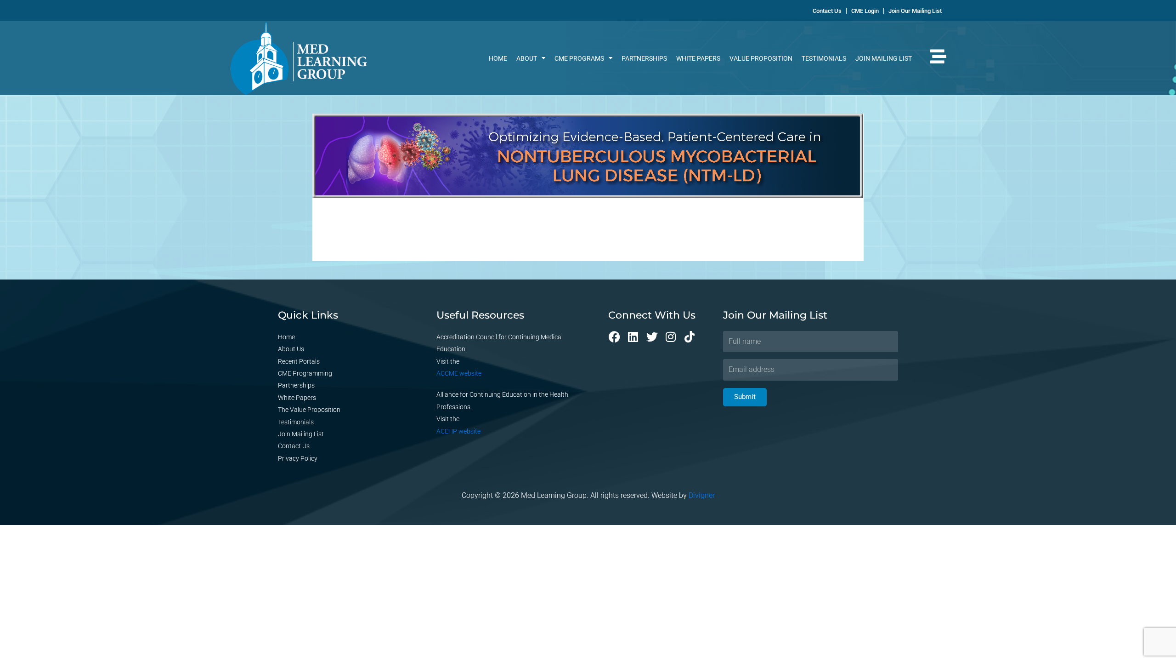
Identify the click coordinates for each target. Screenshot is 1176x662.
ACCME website (458, 373)
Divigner (702, 495)
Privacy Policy (297, 458)
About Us (291, 349)
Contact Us (294, 446)
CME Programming (305, 373)
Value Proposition (760, 58)
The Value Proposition (309, 409)
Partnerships (644, 58)
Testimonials (824, 58)
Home (498, 58)
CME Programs (579, 58)
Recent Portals (299, 361)
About (526, 58)
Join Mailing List (883, 58)
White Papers (698, 58)
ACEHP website (458, 431)
